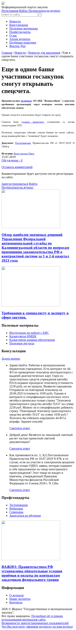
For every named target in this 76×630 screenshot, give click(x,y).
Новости (15, 21)
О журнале (16, 595)
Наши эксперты (19, 598)
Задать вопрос (11, 358)
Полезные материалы (23, 28)
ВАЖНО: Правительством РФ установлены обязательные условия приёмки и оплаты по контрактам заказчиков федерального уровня (32, 573)
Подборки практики (22, 42)
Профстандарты (20, 32)
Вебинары (16, 508)
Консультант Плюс (24, 153)
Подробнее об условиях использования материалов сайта (32, 617)
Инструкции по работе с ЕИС (29, 332)
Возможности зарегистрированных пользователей (35, 623)
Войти (23, 10)
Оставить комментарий (17, 167)
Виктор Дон (17, 46)
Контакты (15, 602)
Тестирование (18, 505)
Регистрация (10, 10)
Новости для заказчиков (44, 52)
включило (26, 100)
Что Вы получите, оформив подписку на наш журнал (37, 626)
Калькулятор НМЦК (22, 336)
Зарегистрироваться (15, 184)
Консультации (18, 25)
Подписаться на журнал (44, 10)
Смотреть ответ (19, 428)
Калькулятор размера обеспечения (32, 339)
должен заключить (32, 121)
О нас (13, 35)
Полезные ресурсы (21, 343)
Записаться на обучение (25, 515)
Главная (7, 52)
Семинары (16, 512)
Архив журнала (19, 39)
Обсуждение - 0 (12, 160)
